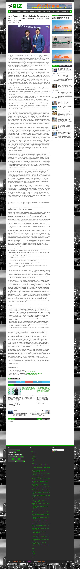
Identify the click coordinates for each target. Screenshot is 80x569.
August (33, 459)
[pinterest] (70, 1)
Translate (56, 451)
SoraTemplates (29, 561)
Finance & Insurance (56, 11)
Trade (44, 11)
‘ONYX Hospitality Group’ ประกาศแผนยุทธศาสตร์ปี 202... (39, 532)
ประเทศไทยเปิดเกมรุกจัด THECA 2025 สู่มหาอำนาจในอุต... (39, 476)
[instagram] (71, 1)
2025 (32, 451)
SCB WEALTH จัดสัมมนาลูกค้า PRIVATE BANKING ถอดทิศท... (39, 471)
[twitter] (67, 1)
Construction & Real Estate (35, 11)
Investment (10, 452)
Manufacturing (25, 11)
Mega (12, 11)
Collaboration (65, 11)
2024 (32, 557)
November (34, 454)
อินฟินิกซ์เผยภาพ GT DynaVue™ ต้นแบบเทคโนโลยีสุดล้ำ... (39, 501)
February (34, 553)
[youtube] (69, 1)
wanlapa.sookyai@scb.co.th (29, 371)
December (34, 453)
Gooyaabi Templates (41, 561)
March (33, 551)
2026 (32, 449)
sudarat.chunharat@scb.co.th (32, 374)
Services (48, 11)
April (33, 549)
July (33, 461)
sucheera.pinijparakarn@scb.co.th (34, 373)
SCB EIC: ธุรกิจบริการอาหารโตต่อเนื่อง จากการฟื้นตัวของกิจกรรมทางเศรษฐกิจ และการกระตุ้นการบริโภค (65, 113)
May (33, 548)
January (33, 555)
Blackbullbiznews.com (17, 561)
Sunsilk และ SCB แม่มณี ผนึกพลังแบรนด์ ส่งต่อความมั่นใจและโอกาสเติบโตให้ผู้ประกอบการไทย (28, 397)
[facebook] (65, 1)
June (33, 463)
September (34, 458)
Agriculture (18, 11)
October (33, 456)
